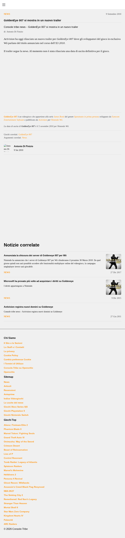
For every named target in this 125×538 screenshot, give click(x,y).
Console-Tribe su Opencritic (18, 368)
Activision (43, 120)
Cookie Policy (11, 355)
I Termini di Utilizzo (13, 363)
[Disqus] (62, 199)
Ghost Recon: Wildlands (16, 483)
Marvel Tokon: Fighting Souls (19, 433)
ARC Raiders (10, 524)
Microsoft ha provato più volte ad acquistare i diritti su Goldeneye (38, 281)
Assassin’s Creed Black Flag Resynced (24, 487)
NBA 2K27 (9, 491)
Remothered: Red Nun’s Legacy (20, 499)
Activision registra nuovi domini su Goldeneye (28, 306)
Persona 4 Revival (13, 478)
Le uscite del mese (13, 402)
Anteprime (9, 394)
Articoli (7, 386)
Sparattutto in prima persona (86, 117)
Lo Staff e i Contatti (14, 347)
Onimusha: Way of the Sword (19, 441)
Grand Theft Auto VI (14, 437)
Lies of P (8, 454)
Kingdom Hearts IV (13, 515)
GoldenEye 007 (10, 117)
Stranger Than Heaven (15, 503)
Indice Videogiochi (13, 398)
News (7, 14)
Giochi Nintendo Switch (16, 415)
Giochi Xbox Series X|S (16, 407)
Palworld (8, 520)
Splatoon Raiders (13, 466)
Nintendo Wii (56, 120)
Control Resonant (13, 458)
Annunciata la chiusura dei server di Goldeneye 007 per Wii (35, 255)
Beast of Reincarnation (16, 450)
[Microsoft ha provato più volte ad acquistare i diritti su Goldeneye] (113, 287)
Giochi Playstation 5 (14, 411)
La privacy (9, 351)
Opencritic (9, 372)
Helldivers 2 (10, 474)
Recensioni (10, 390)
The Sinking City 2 (13, 495)
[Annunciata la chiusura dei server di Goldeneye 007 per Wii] (113, 261)
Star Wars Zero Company (16, 511)
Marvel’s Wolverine (13, 470)
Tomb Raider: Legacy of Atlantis (20, 462)
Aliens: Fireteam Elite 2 (16, 425)
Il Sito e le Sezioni (13, 343)
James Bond (59, 117)
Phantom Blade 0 (12, 429)
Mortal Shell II (11, 507)
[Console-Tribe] (62, 4)
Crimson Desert (12, 445)
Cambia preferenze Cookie (17, 359)
